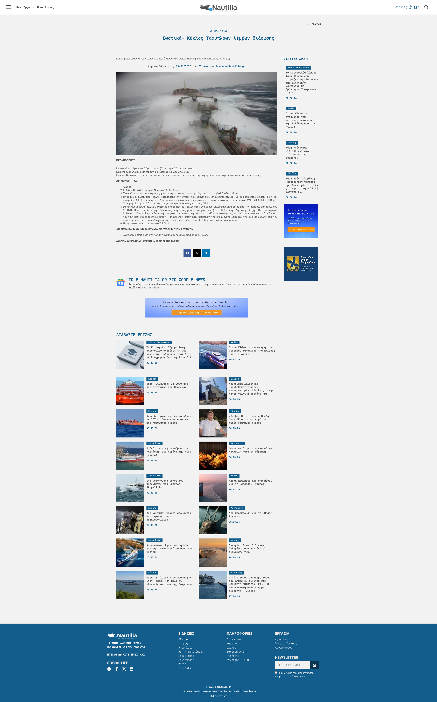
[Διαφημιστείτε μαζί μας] (196, 308)
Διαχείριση (231, 691)
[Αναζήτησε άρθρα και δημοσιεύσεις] (426, 7)
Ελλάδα (183, 639)
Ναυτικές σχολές (233, 645)
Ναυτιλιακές (45, 7)
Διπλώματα (218, 31)
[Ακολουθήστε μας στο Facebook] (116, 669)
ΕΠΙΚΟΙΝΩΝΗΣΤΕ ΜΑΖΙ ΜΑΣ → (128, 654)
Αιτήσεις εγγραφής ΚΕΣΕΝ (238, 658)
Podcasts (184, 668)
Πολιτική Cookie (190, 691)
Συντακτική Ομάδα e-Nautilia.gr (222, 66)
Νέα (18, 7)
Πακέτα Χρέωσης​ (286, 643)
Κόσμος (183, 643)
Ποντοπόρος (186, 660)
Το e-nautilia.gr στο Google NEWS (167, 279)
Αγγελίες (281, 639)
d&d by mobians (218, 696)
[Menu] (8, 7)
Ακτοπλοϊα (185, 647)
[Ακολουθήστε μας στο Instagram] (109, 669)
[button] (187, 253)
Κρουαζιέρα (186, 655)
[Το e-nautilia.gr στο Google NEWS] (120, 282)
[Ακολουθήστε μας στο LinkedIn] (131, 669)
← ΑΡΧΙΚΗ (314, 24)
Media (182, 664)
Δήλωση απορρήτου (213, 691)
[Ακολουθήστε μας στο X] (124, 669)
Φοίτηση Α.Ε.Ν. (238, 651)
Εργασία (29, 7)
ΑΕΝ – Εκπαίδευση (190, 651)
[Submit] (314, 665)
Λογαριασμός (283, 647)
